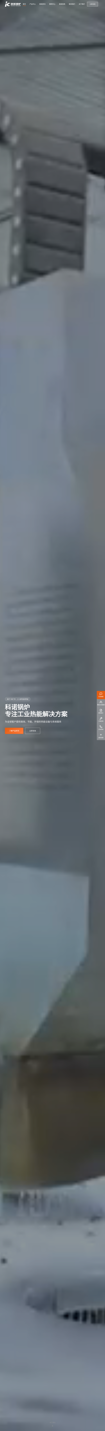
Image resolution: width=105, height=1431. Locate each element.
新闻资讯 (42, 4)
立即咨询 (92, 4)
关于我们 (82, 4)
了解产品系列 (14, 731)
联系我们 (72, 4)
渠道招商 (62, 4)
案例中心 (52, 4)
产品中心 (33, 4)
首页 (24, 4)
